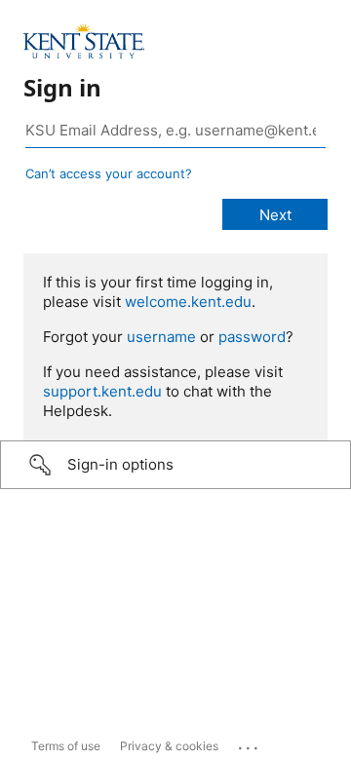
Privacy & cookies (169, 746)
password (252, 336)
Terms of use (65, 746)
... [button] (249, 743)
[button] (175, 464)
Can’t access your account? (108, 173)
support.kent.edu (102, 391)
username (161, 336)
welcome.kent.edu (188, 301)
